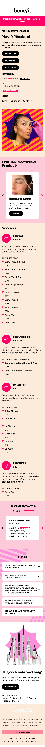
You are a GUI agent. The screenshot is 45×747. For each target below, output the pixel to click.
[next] (42, 195)
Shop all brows (10, 686)
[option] (22, 195)
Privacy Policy (10, 741)
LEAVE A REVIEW (10, 67)
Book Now (16, 213)
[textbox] (21, 566)
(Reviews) (25, 78)
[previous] (3, 195)
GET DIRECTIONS (10, 53)
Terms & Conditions (31, 741)
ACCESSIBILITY (22, 732)
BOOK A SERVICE (10, 60)
